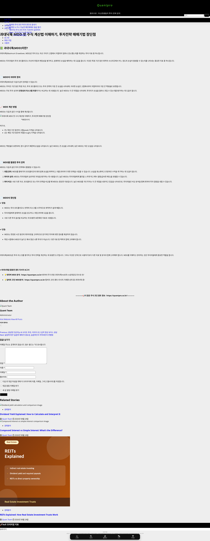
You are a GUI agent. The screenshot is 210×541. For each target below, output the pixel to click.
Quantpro (105, 5)
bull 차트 (7, 19)
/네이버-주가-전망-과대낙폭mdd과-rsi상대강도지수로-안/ (52, 275)
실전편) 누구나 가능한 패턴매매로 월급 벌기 (25, 27)
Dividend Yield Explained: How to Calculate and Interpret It (30, 414)
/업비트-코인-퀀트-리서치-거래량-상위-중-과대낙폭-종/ (55, 280)
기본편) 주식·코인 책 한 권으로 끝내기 (23, 24)
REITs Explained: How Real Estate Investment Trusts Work (29, 514)
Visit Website (5, 319)
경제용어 (7, 409)
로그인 (6, 38)
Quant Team (6, 310)
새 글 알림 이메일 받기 (11, 390)
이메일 (3, 372)
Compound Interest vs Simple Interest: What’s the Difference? (31, 430)
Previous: (28, 332)
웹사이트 (3, 377)
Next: (26, 335)
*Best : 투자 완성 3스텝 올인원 (20, 32)
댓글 (2, 363)
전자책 (6, 22)
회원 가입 (7, 40)
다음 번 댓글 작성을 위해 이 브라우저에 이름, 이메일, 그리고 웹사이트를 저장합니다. (34, 381)
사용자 (6, 43)
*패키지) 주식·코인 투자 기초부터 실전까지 (24, 30)
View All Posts (16, 319)
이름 (2, 367)
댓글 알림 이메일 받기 (11, 386)
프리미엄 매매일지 (20, 35)
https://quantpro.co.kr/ (117, 295)
